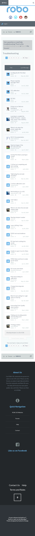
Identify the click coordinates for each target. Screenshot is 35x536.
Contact (17, 430)
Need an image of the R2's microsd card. (17, 146)
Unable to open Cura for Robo (19, 251)
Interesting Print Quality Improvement (18, 306)
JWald (12, 158)
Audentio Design (23, 521)
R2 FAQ (13, 98)
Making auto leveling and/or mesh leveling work (19, 315)
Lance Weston (14, 130)
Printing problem (15, 325)
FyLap (12, 299)
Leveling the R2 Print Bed (18, 73)
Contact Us (14, 485)
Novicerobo (14, 280)
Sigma (12, 262)
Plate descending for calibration (17, 277)
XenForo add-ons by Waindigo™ (17, 519)
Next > (27, 58)
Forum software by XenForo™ (17, 517)
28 (23, 58)
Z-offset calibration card (18, 183)
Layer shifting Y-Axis (17, 225)
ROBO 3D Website (17, 412)
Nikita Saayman (15, 167)
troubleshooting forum (12, 46)
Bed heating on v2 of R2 (18, 191)
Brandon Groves (15, 148)
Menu (5, 2)
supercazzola (14, 121)
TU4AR (12, 252)
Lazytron (13, 177)
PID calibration (15, 90)
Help (17, 424)
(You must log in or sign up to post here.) (17, 343)
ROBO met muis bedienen (18, 233)
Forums (17, 418)
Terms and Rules (17, 489)
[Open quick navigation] (31, 32)
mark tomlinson (15, 138)
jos (11, 235)
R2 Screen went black (17, 268)
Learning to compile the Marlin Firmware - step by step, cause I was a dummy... (19, 117)
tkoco (12, 74)
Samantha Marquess (16, 270)
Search (24, 46)
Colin (12, 201)
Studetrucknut (14, 185)
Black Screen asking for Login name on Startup (19, 296)
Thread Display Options (17, 338)
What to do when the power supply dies (17, 128)
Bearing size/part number (18, 217)
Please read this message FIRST (15, 81)
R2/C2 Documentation (17, 137)
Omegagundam (15, 110)
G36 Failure (14, 200)
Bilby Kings (13, 244)
